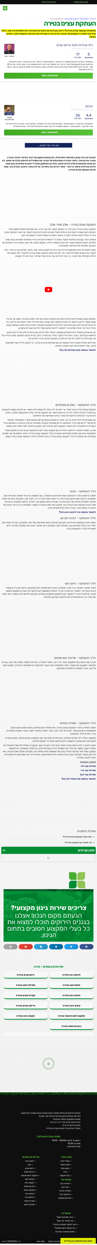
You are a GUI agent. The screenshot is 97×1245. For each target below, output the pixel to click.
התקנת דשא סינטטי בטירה (71, 1015)
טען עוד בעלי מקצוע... (48, 145)
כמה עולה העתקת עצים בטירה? (77, 836)
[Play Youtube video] (48, 289)
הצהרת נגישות (54, 1241)
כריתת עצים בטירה (25, 1005)
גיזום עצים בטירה (25, 974)
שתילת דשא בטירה (25, 985)
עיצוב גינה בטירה (71, 1005)
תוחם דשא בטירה (71, 985)
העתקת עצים (84, 19)
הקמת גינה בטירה (25, 1015)
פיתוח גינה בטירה (71, 995)
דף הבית (93, 19)
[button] (5, 8)
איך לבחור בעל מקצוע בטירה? (78, 842)
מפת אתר (40, 1241)
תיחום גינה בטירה (71, 974)
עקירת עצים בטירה (25, 995)
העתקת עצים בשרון (71, 19)
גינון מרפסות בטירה (71, 1026)
